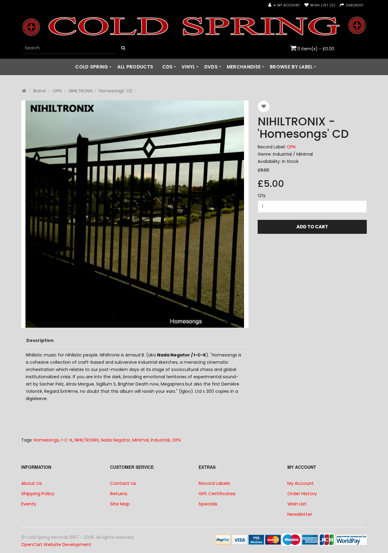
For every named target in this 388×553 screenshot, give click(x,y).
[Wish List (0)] (306, 5)
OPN (57, 91)
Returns (118, 493)
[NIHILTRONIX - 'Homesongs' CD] (135, 214)
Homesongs (46, 440)
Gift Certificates (217, 493)
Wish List (296, 504)
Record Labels (214, 483)
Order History (302, 493)
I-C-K (66, 440)
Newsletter (299, 514)
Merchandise (244, 67)
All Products (135, 67)
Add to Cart (312, 227)
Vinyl (188, 67)
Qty (262, 195)
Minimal (140, 440)
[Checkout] (342, 5)
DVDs (211, 67)
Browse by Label (291, 67)
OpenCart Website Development (56, 544)
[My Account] (272, 5)
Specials (208, 504)
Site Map (120, 504)
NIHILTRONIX (87, 440)
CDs (167, 67)
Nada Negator (115, 440)
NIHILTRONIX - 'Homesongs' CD (100, 91)
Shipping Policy (37, 493)
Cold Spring (91, 67)
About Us (31, 483)
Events (28, 504)
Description (40, 340)
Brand (39, 91)
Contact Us (123, 483)
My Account (300, 483)
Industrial (160, 440)
